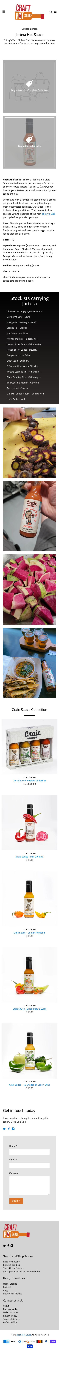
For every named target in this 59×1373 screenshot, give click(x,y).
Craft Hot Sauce (24, 1335)
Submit (16, 1200)
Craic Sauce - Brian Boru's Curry (29, 1008)
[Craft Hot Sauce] (29, 12)
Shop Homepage (11, 1261)
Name (13, 1146)
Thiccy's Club (48, 213)
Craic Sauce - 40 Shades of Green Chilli (29, 1084)
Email (13, 1159)
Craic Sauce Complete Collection (29, 780)
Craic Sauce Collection (29, 709)
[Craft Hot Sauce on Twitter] (4, 1129)
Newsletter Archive (12, 1293)
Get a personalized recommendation (21, 1271)
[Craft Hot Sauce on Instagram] (13, 1129)
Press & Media (10, 1309)
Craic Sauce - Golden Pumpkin (29, 932)
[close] (55, 1)
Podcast (7, 1287)
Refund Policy (10, 1322)
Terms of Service (11, 1319)
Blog (5, 1290)
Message (13, 1173)
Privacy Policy (10, 1316)
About (6, 1306)
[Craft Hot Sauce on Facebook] (8, 1129)
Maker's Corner (10, 1312)
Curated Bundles (11, 1265)
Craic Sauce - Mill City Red (29, 856)
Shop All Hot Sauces (13, 1268)
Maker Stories (10, 1284)
